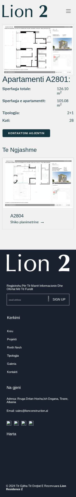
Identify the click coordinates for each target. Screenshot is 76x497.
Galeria (11, 363)
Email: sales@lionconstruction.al (27, 410)
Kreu (10, 331)
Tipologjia (13, 355)
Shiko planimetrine (25, 222)
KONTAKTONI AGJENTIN (26, 133)
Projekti (12, 339)
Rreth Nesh (14, 347)
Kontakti (12, 372)
